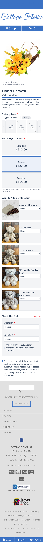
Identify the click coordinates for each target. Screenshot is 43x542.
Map (22, 539)
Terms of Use (21, 532)
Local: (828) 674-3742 (21, 459)
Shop (12, 28)
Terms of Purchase (29, 528)
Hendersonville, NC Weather (16, 520)
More (5, 107)
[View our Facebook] (21, 441)
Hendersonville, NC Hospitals (21, 516)
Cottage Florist (21, 17)
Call (8, 539)
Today (26, 117)
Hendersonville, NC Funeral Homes (21, 512)
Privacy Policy (11, 528)
